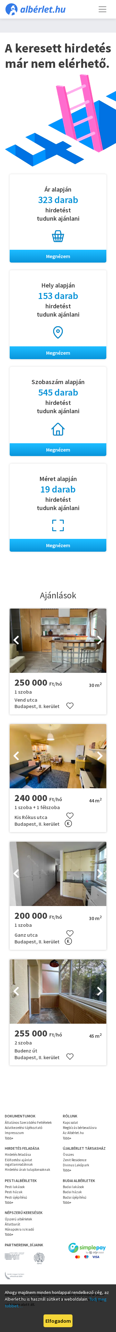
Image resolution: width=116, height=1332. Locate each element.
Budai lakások (73, 1187)
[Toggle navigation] (102, 9)
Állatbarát (12, 1224)
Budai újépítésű (74, 1197)
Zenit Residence (74, 1160)
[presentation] (16, 640)
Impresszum (14, 1133)
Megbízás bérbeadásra (80, 1127)
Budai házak (72, 1192)
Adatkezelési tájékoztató (23, 1127)
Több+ (9, 1138)
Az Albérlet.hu (73, 1133)
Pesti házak (14, 1192)
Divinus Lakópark (76, 1165)
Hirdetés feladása (18, 1154)
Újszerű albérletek (18, 1219)
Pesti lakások (15, 1187)
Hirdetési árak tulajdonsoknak (27, 1169)
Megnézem (58, 256)
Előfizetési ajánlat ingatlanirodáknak (19, 1162)
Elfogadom (58, 1321)
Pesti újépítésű (16, 1197)
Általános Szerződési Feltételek (28, 1122)
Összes (68, 1154)
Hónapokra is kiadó (19, 1229)
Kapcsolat (70, 1122)
